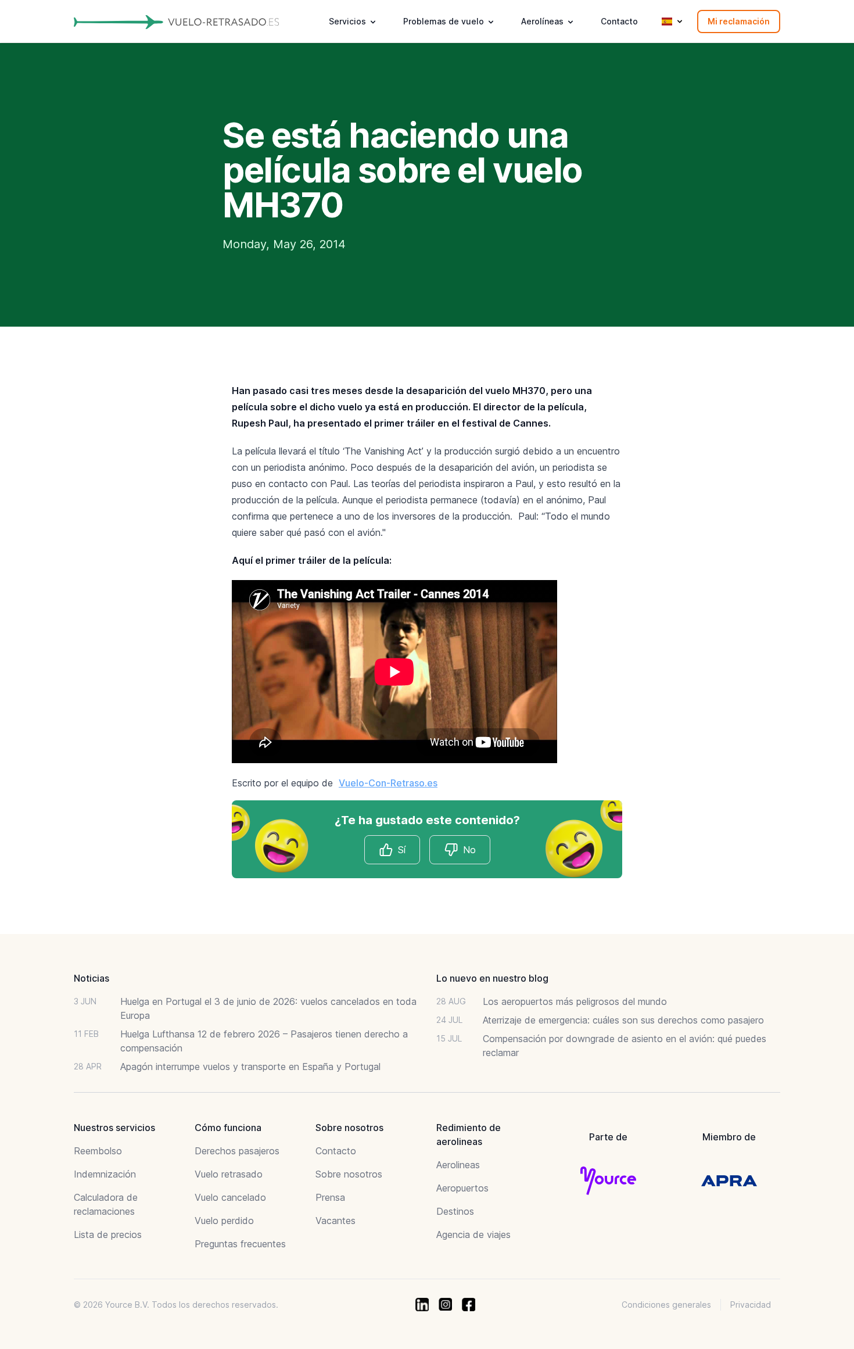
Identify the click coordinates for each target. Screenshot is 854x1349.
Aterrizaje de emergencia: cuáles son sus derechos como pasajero (623, 1020)
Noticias (91, 978)
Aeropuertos (462, 1188)
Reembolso (98, 1151)
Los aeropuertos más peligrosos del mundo (575, 1001)
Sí (402, 850)
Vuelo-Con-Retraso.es (388, 783)
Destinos (455, 1211)
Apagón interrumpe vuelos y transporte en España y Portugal (250, 1066)
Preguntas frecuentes (240, 1244)
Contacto (619, 21)
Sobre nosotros (348, 1174)
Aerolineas (458, 1165)
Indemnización (105, 1174)
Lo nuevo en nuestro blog (492, 978)
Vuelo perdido (224, 1220)
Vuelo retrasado (229, 1174)
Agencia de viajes (473, 1234)
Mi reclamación (739, 21)
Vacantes (335, 1220)
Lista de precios (108, 1234)
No (469, 850)
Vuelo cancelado (230, 1197)
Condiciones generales (666, 1304)
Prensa (330, 1197)
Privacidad (750, 1304)
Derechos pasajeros (237, 1151)
